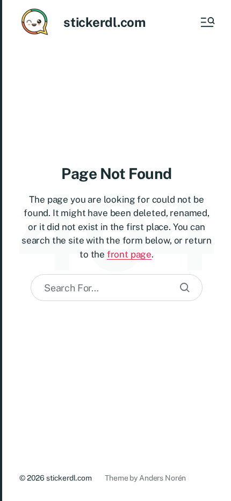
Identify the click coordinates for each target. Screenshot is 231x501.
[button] (206, 22)
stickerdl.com (104, 22)
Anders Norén (162, 478)
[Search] (185, 287)
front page (129, 254)
